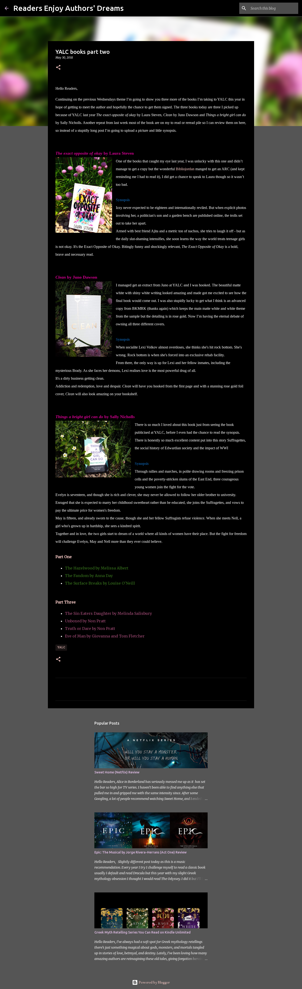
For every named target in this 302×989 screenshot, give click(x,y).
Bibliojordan (185, 169)
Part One (63, 556)
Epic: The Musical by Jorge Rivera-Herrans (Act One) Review (140, 852)
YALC (61, 647)
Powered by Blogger (154, 982)
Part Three (66, 602)
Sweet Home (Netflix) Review (116, 772)
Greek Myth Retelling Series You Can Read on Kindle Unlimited (142, 932)
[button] (58, 67)
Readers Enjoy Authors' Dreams (68, 8)
